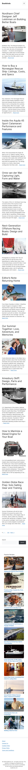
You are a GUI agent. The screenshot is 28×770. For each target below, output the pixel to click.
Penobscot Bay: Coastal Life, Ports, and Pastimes (13, 590)
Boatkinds (6, 3)
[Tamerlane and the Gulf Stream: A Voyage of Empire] (14, 616)
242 (8, 532)
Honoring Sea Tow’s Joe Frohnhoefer (10, 713)
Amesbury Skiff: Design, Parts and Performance (12, 381)
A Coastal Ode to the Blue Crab (12, 607)
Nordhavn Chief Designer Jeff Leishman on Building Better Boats (14, 18)
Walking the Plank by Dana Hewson (13, 571)
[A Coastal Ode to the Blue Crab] (14, 599)
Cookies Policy (6, 745)
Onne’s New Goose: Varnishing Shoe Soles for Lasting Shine (14, 678)
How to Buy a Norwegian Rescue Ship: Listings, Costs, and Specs (13, 70)
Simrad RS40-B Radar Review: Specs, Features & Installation (12, 695)
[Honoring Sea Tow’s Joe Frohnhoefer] (14, 705)
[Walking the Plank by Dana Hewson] (14, 563)
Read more (11, 57)
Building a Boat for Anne (10, 730)
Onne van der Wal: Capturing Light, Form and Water (12, 175)
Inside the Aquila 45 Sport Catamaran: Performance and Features (13, 125)
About (3, 741)
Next (12, 532)
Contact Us (5, 743)
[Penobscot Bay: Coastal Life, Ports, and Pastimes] (14, 581)
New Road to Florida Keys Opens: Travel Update (13, 642)
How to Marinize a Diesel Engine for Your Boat (12, 434)
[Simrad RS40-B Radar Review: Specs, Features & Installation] (14, 687)
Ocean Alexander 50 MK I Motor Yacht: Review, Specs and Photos (13, 660)
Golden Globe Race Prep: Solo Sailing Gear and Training (13, 485)
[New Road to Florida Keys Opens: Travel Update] (14, 633)
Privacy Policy (6, 748)
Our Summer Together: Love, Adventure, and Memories (10, 330)
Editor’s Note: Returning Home (11, 279)
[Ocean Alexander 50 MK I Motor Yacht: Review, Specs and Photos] (14, 651)
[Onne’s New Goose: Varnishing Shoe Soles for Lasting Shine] (14, 669)
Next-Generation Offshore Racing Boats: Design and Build (12, 230)
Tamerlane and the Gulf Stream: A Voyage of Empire (13, 624)
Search (4, 539)
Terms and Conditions (8, 750)
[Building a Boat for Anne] (14, 722)
